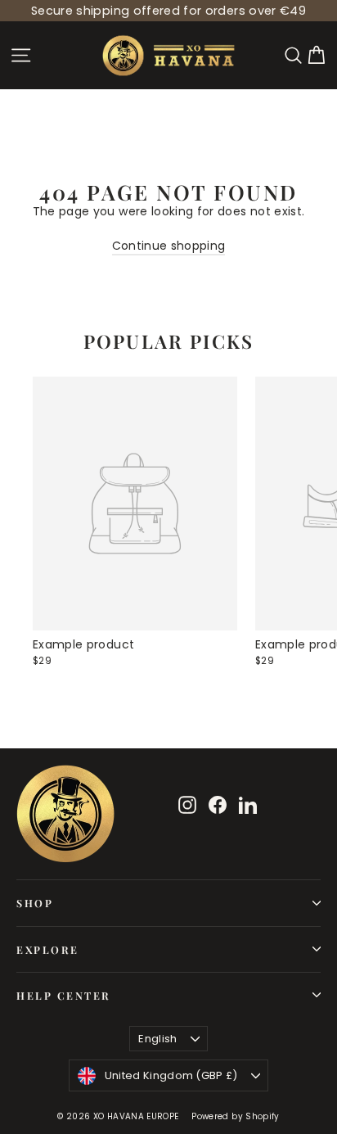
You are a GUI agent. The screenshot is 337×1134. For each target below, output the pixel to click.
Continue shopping (169, 245)
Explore (47, 949)
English (157, 1038)
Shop (34, 903)
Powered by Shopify (235, 1116)
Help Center (63, 995)
